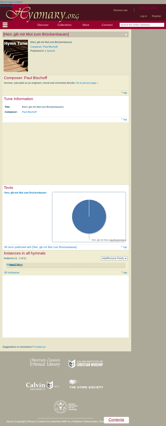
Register (156, 16)
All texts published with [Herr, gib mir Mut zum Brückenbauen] (40, 247)
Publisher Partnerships (84, 421)
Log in (143, 16)
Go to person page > (87, 83)
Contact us (40, 346)
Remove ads (121, 10)
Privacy (31, 421)
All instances (11, 272)
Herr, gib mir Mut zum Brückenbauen (25, 192)
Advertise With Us (60, 421)
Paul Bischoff (29, 112)
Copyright (20, 421)
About (9, 421)
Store (85, 24)
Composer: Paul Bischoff (43, 46)
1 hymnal (50, 50)
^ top (124, 92)
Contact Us (43, 421)
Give (101, 421)
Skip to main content (11, 2)
